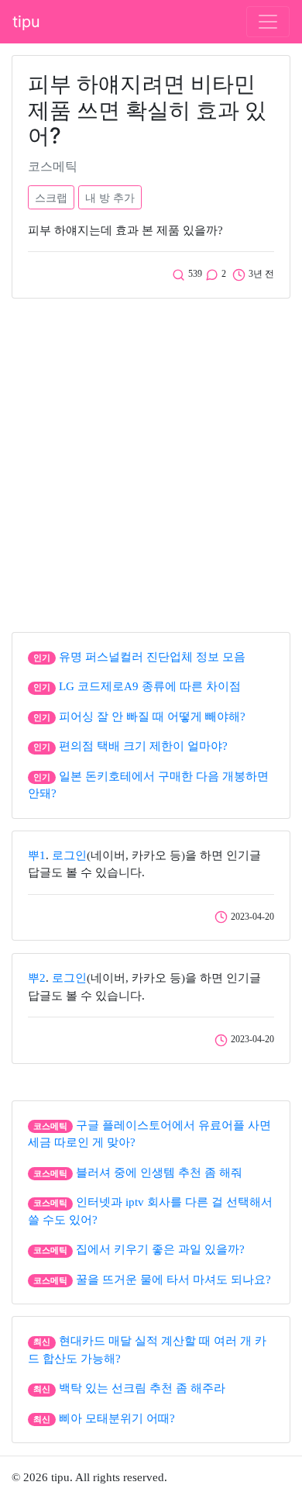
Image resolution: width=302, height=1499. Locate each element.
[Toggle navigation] (268, 21)
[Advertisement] (151, 461)
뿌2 (37, 978)
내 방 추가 (110, 197)
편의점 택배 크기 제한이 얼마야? (143, 746)
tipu (26, 21)
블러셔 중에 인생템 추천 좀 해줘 (159, 1172)
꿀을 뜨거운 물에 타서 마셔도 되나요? (173, 1279)
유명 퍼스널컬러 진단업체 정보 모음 (152, 657)
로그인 (69, 855)
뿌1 (37, 855)
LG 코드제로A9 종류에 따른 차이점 (150, 686)
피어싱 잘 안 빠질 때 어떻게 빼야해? (152, 716)
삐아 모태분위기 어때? (117, 1418)
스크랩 (51, 197)
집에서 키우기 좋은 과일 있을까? (160, 1249)
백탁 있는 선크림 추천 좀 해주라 (142, 1388)
